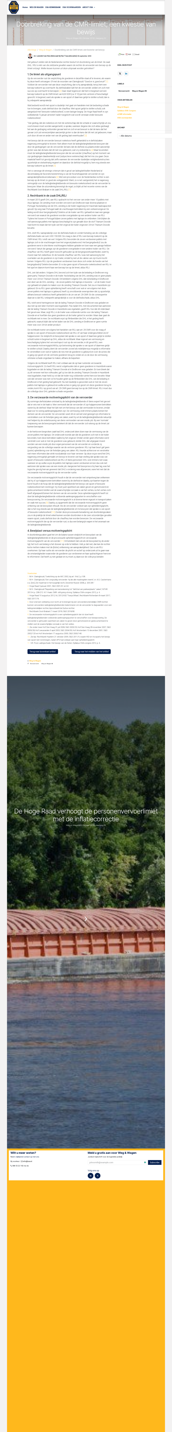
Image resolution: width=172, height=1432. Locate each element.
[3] (86, 135)
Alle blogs (31, 50)
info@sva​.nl (27, 1161)
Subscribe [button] (154, 1162)
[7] (69, 189)
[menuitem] (25, 7)
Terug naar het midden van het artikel (91, 651)
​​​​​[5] (55, 166)
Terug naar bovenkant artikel (42, 651)
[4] (92, 150)
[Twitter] (120, 73)
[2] (60, 91)
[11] (62, 541)
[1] (107, 81)
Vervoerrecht (34, 663)
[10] (53, 512)
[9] (47, 502)
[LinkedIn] (126, 73)
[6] (57, 177)
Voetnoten (32, 573)
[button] (143, 1162)
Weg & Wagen (45, 50)
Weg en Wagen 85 (47, 663)
